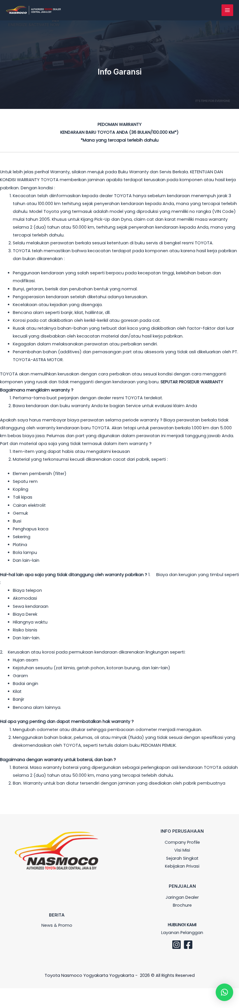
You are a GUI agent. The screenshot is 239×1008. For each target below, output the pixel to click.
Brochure (182, 905)
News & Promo (56, 925)
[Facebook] (188, 944)
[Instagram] (176, 944)
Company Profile (182, 842)
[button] (224, 992)
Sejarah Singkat (182, 858)
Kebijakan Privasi (182, 866)
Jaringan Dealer (182, 897)
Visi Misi (182, 850)
